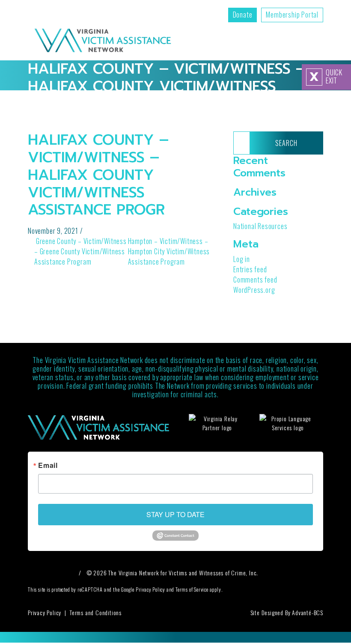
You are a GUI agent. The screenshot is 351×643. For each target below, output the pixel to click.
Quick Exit (325, 76)
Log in (241, 259)
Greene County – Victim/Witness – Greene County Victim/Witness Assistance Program (80, 251)
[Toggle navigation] (318, 41)
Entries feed (250, 269)
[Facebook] (35, 572)
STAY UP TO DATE (175, 514)
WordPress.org (254, 290)
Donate (243, 14)
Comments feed (255, 279)
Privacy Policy (44, 612)
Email (48, 465)
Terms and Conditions (96, 612)
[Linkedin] (66, 572)
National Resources (260, 226)
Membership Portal (292, 14)
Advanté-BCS (307, 612)
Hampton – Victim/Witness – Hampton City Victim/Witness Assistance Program (169, 251)
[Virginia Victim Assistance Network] (103, 41)
